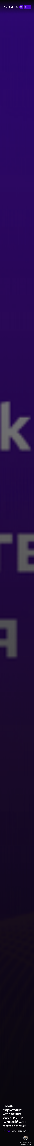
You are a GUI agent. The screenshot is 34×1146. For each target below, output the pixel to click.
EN (21, 7)
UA (17, 7)
